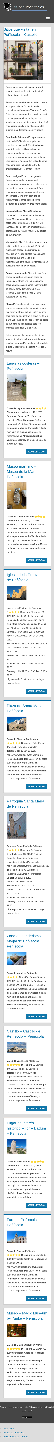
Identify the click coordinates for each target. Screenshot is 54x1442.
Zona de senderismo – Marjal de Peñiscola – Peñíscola (25, 941)
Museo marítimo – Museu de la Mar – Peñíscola (22, 471)
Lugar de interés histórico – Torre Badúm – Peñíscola (26, 1128)
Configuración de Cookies (15, 1436)
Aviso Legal (8, 1428)
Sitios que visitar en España (41, 1407)
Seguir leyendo (36, 452)
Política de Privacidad (13, 1432)
